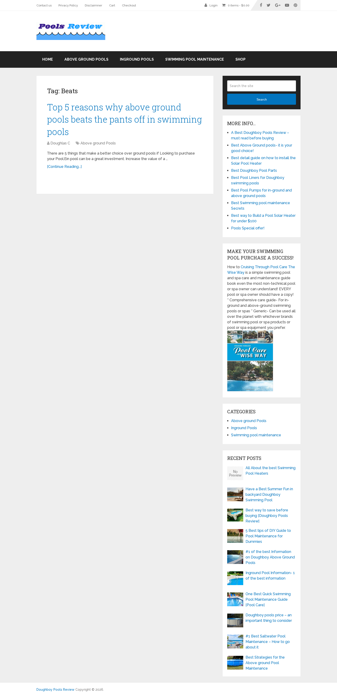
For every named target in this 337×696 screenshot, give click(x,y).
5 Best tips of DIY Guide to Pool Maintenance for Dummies (268, 536)
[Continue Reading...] (64, 166)
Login (214, 5)
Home (47, 59)
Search (262, 99)
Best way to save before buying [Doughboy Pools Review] (267, 515)
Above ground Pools (86, 59)
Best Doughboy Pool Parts (254, 170)
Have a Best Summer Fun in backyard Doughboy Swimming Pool (269, 494)
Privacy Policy (68, 5)
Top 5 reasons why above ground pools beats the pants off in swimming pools (124, 119)
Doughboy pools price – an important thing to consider (269, 618)
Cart (112, 5)
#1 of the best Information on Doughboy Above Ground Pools (270, 557)
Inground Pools (137, 59)
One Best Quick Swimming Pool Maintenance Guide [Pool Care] (268, 599)
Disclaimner (93, 5)
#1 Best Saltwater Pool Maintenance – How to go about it (268, 641)
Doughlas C (60, 143)
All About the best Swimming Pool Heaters (271, 471)
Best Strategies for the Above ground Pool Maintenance (265, 663)
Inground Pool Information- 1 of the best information (270, 575)
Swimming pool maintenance (194, 59)
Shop (240, 59)
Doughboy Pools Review (55, 689)
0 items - (238, 5)
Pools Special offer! (248, 228)
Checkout (129, 5)
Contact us (44, 5)
